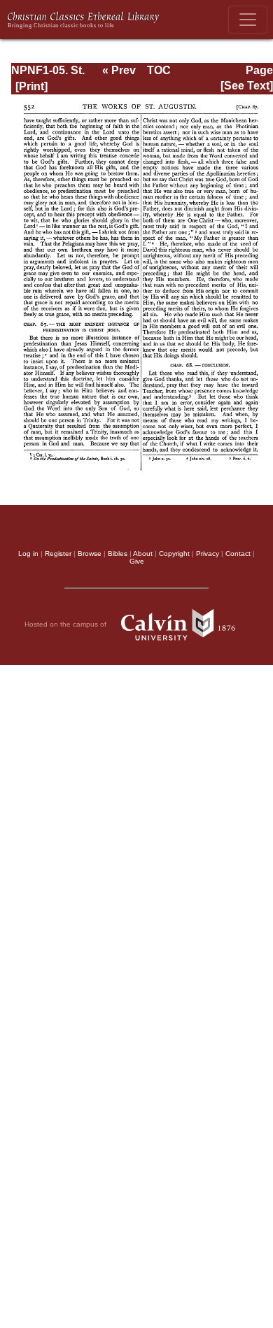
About (143, 553)
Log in (28, 553)
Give (137, 561)
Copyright (174, 553)
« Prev (119, 70)
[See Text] (246, 86)
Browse (90, 553)
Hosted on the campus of (66, 624)
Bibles (117, 553)
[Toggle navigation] (247, 20)
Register (58, 553)
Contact (238, 553)
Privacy (207, 553)
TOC (159, 70)
